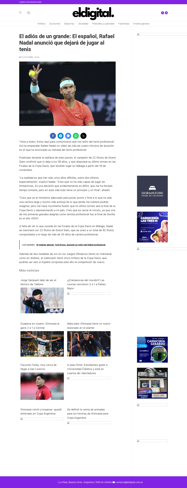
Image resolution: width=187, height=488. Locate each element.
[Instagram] (166, 12)
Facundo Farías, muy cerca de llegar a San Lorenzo (38, 367)
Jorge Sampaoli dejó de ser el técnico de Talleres (38, 282)
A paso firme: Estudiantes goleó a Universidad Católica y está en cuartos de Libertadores (87, 369)
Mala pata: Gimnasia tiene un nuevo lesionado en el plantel (88, 325)
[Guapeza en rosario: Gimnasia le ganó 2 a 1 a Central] (42, 355)
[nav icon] (28, 12)
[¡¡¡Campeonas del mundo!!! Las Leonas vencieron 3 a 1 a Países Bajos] (89, 293)
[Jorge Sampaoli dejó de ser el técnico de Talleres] (42, 312)
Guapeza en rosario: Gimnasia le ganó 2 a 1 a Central (39, 325)
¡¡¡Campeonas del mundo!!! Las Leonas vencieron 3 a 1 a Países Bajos (86, 284)
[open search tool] (20, 12)
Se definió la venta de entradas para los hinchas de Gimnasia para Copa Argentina (87, 413)
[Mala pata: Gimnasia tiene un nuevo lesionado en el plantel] (89, 355)
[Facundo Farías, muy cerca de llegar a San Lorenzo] (42, 398)
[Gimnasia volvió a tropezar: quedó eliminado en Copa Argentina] (42, 419)
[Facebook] (162, 12)
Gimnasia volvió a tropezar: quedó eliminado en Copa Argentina (41, 411)
